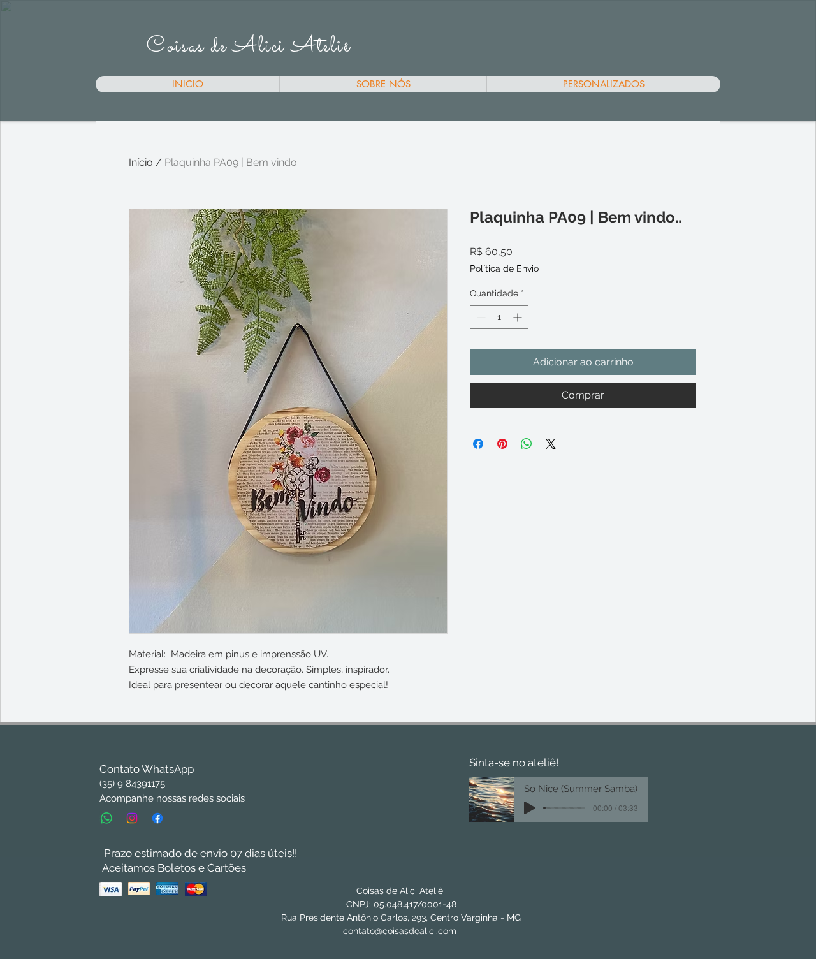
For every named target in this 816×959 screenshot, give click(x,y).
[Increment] (519, 317)
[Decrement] (480, 317)
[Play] (530, 808)
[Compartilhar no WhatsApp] (526, 443)
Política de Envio (504, 268)
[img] (110, 888)
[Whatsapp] (106, 818)
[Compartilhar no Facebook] (478, 443)
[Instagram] (132, 818)
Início (141, 162)
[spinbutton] (499, 317)
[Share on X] (550, 443)
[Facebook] (157, 818)
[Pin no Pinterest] (502, 443)
